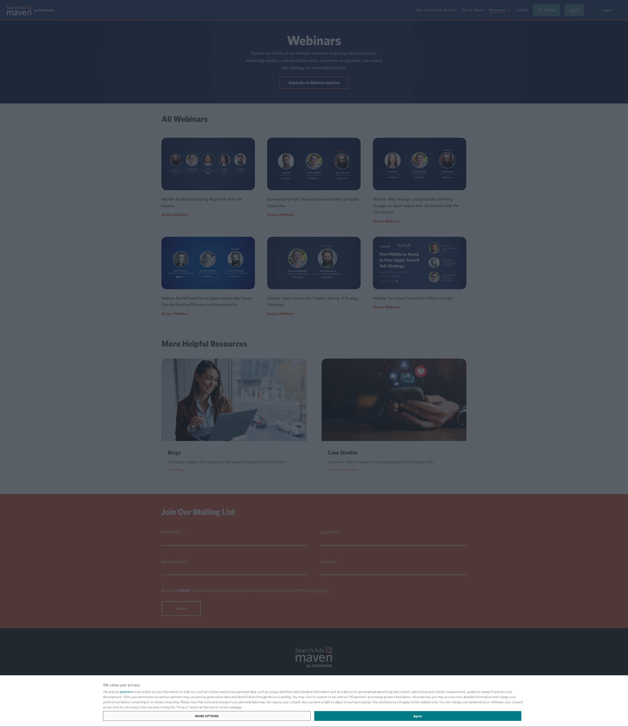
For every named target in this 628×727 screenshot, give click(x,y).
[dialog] (314, 701)
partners (126, 691)
